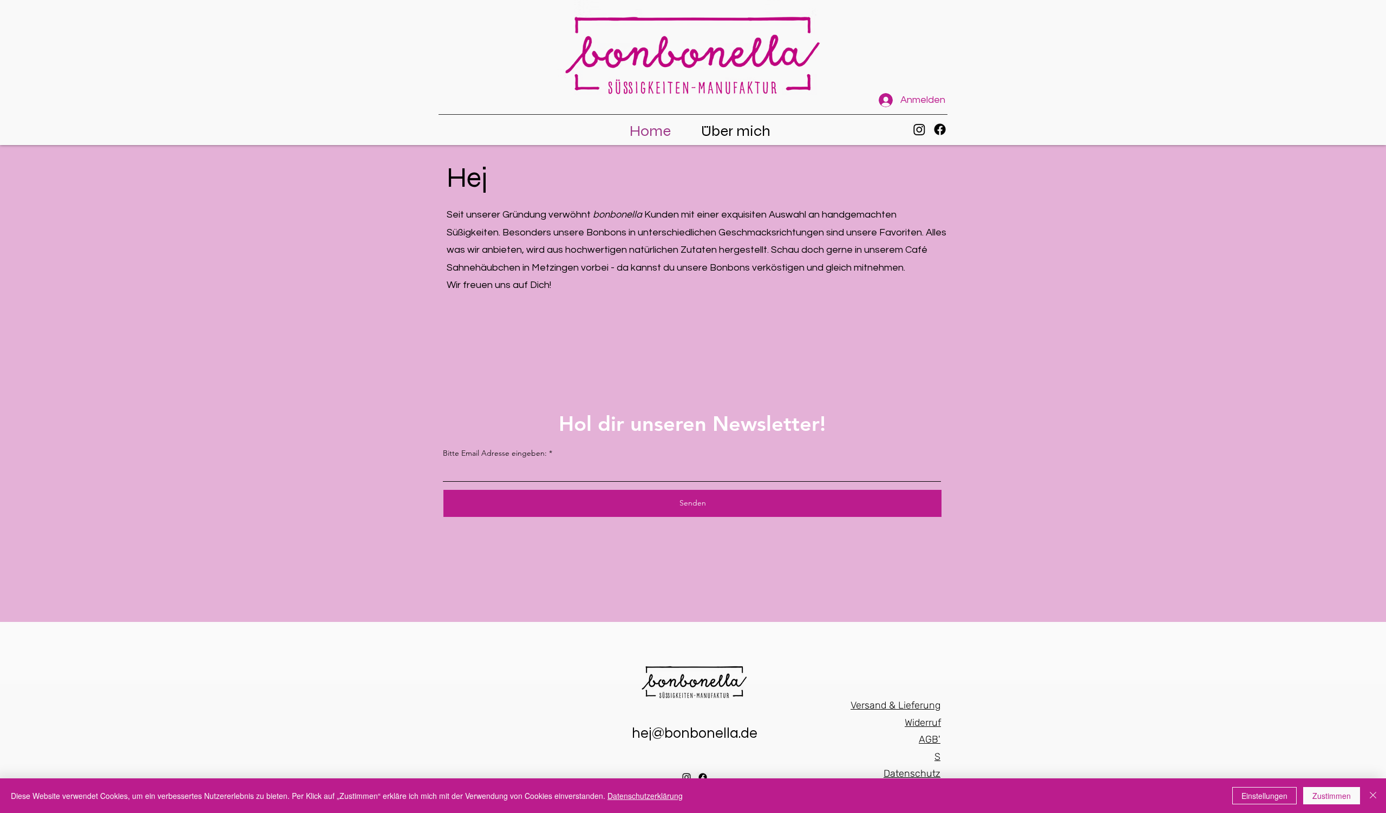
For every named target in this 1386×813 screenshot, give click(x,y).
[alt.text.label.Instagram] (919, 129)
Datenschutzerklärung (645, 795)
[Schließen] (1373, 795)
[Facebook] (939, 129)
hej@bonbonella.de (694, 733)
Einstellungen (1264, 795)
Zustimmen (1331, 795)
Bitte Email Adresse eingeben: (495, 453)
